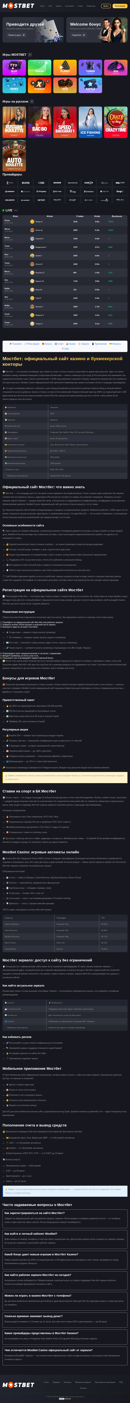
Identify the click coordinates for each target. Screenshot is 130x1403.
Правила (56, 1382)
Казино (58, 6)
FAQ (121, 1382)
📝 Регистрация (31, 344)
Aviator (80, 6)
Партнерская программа (105, 1382)
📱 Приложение (99, 344)
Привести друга (14, 35)
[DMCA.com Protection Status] (65, 1399)
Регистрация (120, 6)
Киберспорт (91, 6)
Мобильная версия (83, 1382)
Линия (42, 6)
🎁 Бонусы (47, 344)
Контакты (67, 1382)
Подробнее (76, 35)
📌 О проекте (15, 344)
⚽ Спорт (59, 344)
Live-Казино (69, 6)
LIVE (50, 6)
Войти (105, 6)
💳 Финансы (115, 344)
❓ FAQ (65, 349)
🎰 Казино (71, 344)
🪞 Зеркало (83, 344)
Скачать (83, 1388)
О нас (46, 1382)
